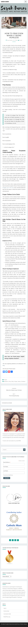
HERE (19, 440)
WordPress (17, 624)
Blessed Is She (7, 381)
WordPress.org (7, 616)
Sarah (20, 40)
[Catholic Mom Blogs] (10, 557)
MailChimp (10, 475)
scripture (23, 381)
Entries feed (6, 611)
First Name (5, 466)
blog (3, 365)
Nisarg (25, 624)
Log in (5, 608)
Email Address (6, 462)
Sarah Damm (5, 1)
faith (12, 381)
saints (19, 381)
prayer (5, 379)
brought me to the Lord (8, 187)
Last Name (5, 470)
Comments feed (7, 614)
